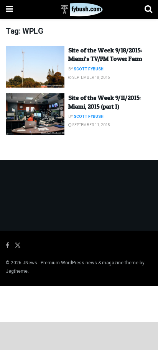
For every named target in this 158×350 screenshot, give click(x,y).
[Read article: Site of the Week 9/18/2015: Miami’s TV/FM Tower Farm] (35, 67)
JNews (30, 262)
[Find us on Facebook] (7, 245)
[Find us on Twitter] (18, 245)
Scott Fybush (89, 69)
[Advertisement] (79, 335)
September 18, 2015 (91, 77)
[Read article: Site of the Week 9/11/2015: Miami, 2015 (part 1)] (35, 114)
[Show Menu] (9, 9)
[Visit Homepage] (79, 9)
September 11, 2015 (91, 125)
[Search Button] (148, 9)
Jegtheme (17, 271)
